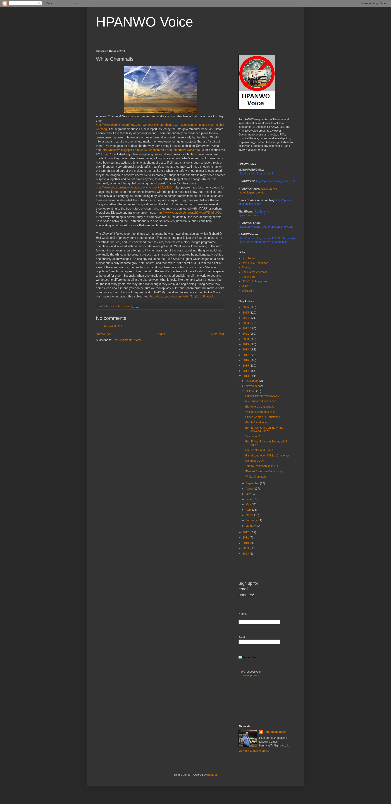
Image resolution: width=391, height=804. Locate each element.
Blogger (212, 774)
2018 (246, 349)
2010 (246, 543)
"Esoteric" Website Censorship (264, 471)
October (251, 391)
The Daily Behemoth (254, 272)
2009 (246, 548)
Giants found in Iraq (257, 422)
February (251, 520)
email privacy (251, 675)
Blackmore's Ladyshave (259, 406)
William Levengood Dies (260, 411)
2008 (246, 553)
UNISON (247, 285)
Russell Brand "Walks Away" (262, 396)
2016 (246, 360)
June (249, 499)
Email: (242, 637)
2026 (246, 307)
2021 (246, 333)
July (248, 493)
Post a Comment (112, 325)
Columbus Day (254, 460)
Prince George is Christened (262, 417)
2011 (246, 537)
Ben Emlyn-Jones (275, 732)
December (252, 380)
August (250, 488)
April (249, 509)
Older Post (217, 333)
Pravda (246, 267)
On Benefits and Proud (259, 450)
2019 (246, 344)
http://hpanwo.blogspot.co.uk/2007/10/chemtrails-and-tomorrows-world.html (151, 150)
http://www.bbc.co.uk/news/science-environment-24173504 (134, 187)
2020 (246, 339)
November (252, 386)
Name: (242, 613)
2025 (246, 312)
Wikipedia (248, 290)
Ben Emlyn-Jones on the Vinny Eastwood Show (264, 429)
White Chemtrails (255, 476)
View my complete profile (253, 750)
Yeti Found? (252, 436)
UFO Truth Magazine (254, 281)
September (253, 483)
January (251, 525)
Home (161, 333)
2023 (246, 323)
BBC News (248, 258)
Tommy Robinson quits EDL (262, 466)
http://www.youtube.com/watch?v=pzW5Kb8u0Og (189, 212)
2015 (246, 365)
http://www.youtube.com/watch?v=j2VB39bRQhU (182, 296)
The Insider (249, 276)
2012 (246, 532)
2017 (246, 355)
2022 (246, 328)
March (250, 515)
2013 (246, 376)
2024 (246, 317)
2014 (246, 370)
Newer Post (104, 333)
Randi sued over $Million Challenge (267, 455)
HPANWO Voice (144, 21)
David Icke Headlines (255, 263)
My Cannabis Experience (260, 401)
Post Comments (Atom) (127, 340)
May (249, 504)
